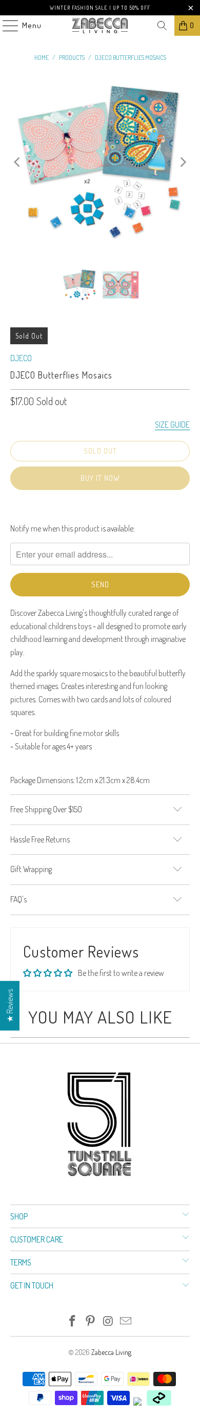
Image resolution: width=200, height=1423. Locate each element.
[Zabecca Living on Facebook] (73, 1321)
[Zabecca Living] (100, 25)
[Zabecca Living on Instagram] (108, 1321)
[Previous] (18, 162)
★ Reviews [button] (10, 1005)
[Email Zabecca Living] (126, 1321)
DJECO (21, 358)
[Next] (182, 162)
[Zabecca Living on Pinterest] (90, 1321)
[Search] (162, 25)
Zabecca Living (111, 1352)
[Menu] (5, 25)
